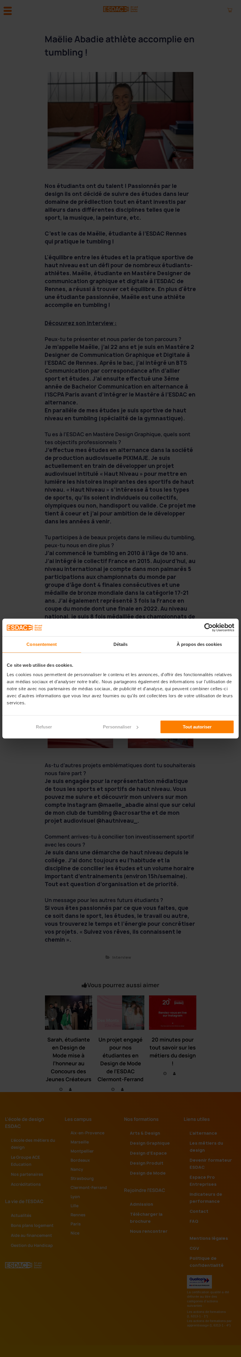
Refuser (44, 726)
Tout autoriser (197, 726)
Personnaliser (117, 726)
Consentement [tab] (41, 644)
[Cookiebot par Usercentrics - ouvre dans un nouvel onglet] (208, 627)
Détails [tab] (120, 644)
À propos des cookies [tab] (199, 644)
